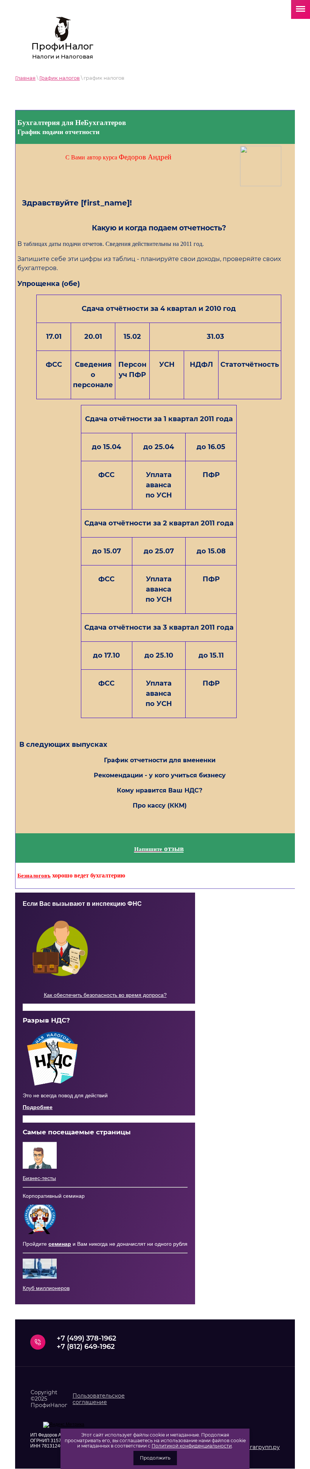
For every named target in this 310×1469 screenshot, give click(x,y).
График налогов (59, 78)
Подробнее (38, 1107)
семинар (59, 1244)
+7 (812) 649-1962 (86, 1346)
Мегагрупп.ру (261, 1447)
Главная (25, 78)
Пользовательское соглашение (99, 1399)
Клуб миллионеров (46, 1288)
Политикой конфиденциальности (192, 1446)
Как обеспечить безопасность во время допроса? (105, 995)
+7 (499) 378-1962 (86, 1338)
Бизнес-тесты (39, 1178)
